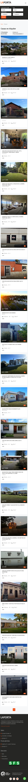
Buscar (3, 17)
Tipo (14, 7)
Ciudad (14, 12)
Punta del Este (5, 758)
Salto (3, 753)
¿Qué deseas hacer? (5, 7)
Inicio (2, 24)
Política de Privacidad (5, 726)
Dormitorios (4, 12)
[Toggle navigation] (25, 3)
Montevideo (4, 756)
